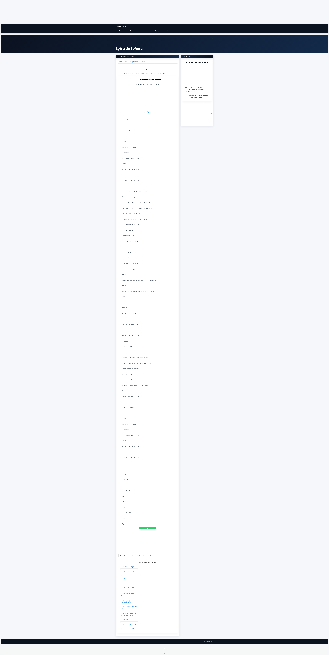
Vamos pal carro (127, 620)
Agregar (157, 31)
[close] (164, 648)
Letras (125, 62)
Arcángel (131, 62)
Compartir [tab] (137, 555)
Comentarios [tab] (125, 555)
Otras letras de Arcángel (147, 562)
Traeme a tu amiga (128, 567)
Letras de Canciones (136, 31)
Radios (119, 31)
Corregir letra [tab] (148, 555)
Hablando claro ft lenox (129, 629)
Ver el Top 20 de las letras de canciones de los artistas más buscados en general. (194, 89)
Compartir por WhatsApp (148, 528)
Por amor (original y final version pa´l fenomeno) (129, 614)
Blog (125, 31)
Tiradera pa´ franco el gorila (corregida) (128, 588)
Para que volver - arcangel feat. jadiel (127, 601)
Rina (123, 582)
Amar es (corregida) (128, 571)
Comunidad (166, 31)
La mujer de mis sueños (129, 624)
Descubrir (149, 31)
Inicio (120, 62)
